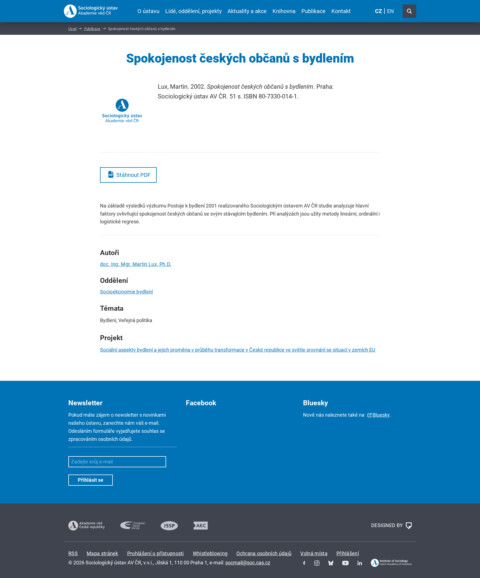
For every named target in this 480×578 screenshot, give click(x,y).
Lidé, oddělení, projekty (193, 11)
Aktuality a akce (247, 11)
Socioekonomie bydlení (126, 292)
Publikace (313, 11)
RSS (73, 553)
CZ (378, 11)
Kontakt (341, 11)
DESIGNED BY (387, 525)
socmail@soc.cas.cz (247, 562)
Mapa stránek (102, 553)
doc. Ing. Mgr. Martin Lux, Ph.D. (135, 264)
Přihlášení (347, 553)
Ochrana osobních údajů (263, 553)
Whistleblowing (210, 553)
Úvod (72, 29)
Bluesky (380, 415)
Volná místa (314, 553)
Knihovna (284, 11)
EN (390, 11)
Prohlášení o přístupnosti (155, 553)
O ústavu (148, 11)
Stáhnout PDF (133, 175)
